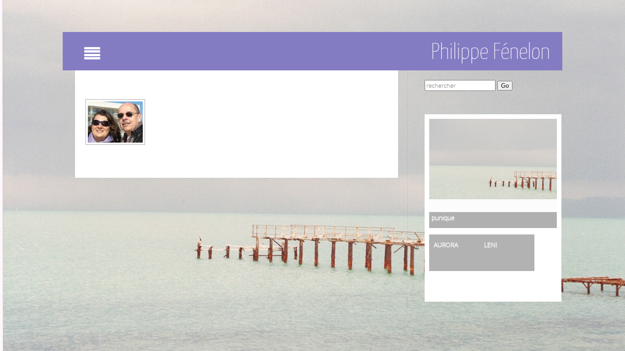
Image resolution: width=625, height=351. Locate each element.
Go (505, 85)
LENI (490, 244)
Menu (109, 57)
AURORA (446, 244)
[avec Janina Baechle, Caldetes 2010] (115, 122)
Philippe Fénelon (490, 51)
